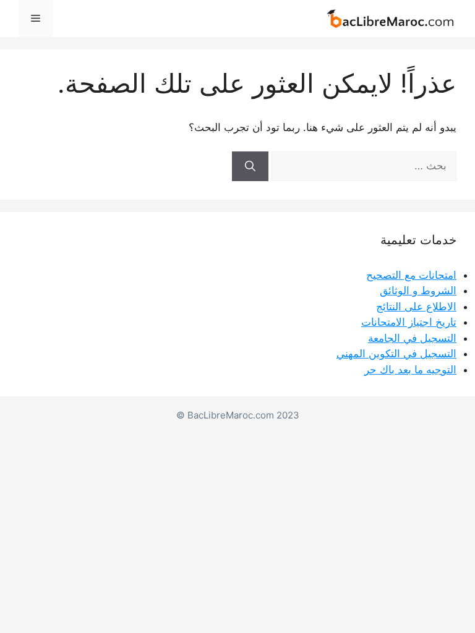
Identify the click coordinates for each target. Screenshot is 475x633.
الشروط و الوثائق (418, 290)
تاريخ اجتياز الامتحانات (408, 322)
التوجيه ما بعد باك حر (410, 369)
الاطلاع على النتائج (416, 306)
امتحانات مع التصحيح (411, 275)
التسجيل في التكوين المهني (396, 353)
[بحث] (250, 166)
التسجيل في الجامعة (412, 338)
